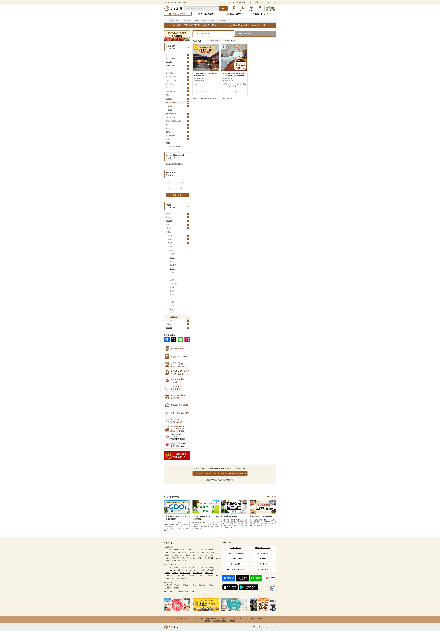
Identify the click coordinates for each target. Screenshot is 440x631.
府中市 (172, 280)
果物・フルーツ (171, 65)
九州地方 (169, 328)
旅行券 (170, 106)
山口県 (170, 320)
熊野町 (172, 295)
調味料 (168, 95)
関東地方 (169, 221)
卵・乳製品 (169, 73)
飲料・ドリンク (171, 80)
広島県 (170, 247)
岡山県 (170, 243)
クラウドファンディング (268, 2)
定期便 (168, 143)
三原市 (172, 313)
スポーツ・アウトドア (173, 121)
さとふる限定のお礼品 (173, 164)
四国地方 (169, 324)
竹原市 (172, 291)
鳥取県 (170, 236)
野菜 (167, 69)
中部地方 (169, 224)
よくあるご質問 (253, 2)
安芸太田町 (173, 250)
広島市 (172, 272)
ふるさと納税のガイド (234, 8)
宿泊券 (170, 110)
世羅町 (172, 254)
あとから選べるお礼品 (173, 147)
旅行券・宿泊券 (171, 102)
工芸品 (168, 132)
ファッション (170, 128)
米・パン (169, 62)
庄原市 (172, 276)
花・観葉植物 (170, 136)
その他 (168, 139)
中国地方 (169, 232)
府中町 (172, 309)
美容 (167, 124)
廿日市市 (173, 261)
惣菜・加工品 (170, 91)
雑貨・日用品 (170, 117)
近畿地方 (169, 228)
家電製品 (169, 99)
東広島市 (173, 287)
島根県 (170, 239)
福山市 (172, 269)
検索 (223, 8)
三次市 (172, 306)
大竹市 (172, 258)
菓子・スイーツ (171, 84)
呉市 (171, 298)
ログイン (231, 2)
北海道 (168, 213)
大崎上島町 (173, 283)
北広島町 (173, 265)
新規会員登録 (241, 2)
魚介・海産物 (170, 58)
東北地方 (169, 217)
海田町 (172, 302)
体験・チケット (171, 113)
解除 (188, 47)
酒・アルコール (171, 76)
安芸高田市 (173, 317)
